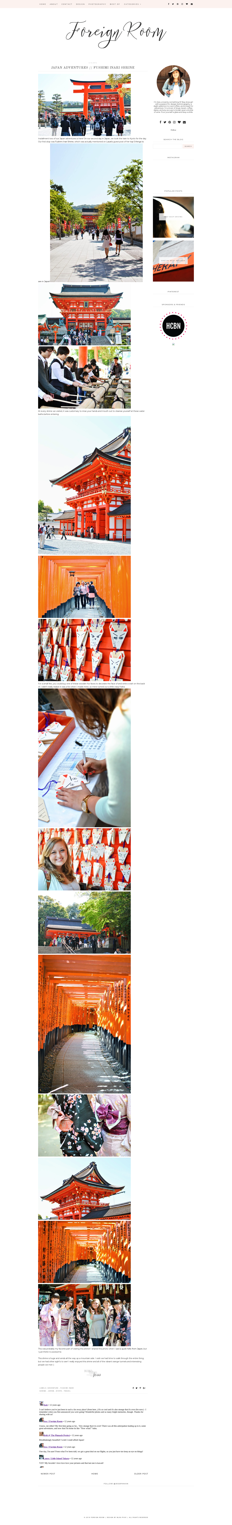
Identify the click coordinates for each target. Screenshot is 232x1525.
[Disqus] (93, 1434)
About (54, 4)
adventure (53, 1388)
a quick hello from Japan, (131, 1349)
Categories (132, 4)
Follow (173, 130)
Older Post (141, 1473)
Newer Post (48, 1473)
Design (80, 4)
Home (42, 4)
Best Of (115, 4)
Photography (97, 4)
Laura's (109, 141)
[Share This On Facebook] (133, 1388)
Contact (67, 4)
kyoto (59, 1391)
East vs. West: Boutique (173, 261)
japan (51, 1391)
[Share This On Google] (144, 1388)
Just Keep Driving (173, 217)
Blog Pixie (122, 1517)
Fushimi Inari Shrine (64, 141)
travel (67, 1391)
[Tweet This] (137, 1388)
